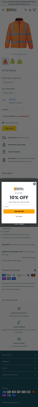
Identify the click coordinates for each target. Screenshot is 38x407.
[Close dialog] (34, 183)
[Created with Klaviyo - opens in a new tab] (19, 224)
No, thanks (19, 216)
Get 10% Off (18, 211)
